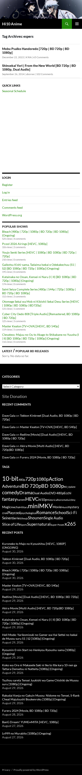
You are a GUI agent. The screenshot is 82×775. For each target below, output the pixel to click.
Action (56, 479)
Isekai (67, 499)
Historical (52, 499)
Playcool (13, 512)
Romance (45, 512)
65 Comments (41, 57)
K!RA (29, 57)
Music (64, 507)
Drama (26, 492)
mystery (73, 507)
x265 (70, 524)
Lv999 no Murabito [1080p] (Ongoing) (26, 733)
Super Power (57, 524)
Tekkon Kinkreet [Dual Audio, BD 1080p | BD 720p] (35, 559)
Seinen (7, 518)
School (61, 512)
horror (61, 499)
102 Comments (44, 74)
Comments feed (12, 207)
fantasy (9, 499)
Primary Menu (77, 24)
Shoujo (24, 518)
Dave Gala (8, 415)
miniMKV (40, 505)
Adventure (11, 486)
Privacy (6, 769)
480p (22, 479)
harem (21, 499)
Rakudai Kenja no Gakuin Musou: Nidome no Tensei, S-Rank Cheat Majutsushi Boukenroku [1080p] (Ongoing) (40, 697)
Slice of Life (11, 524)
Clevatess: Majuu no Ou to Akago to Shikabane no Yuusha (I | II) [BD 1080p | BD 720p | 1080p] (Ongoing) (40, 336)
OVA (4, 513)
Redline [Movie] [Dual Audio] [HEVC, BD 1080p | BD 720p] (40, 597)
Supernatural (38, 524)
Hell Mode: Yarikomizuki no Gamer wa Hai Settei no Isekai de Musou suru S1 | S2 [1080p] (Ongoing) (39, 636)
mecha (15, 507)
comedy (10, 492)
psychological (28, 513)
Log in (6, 192)
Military (23, 507)
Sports (24, 524)
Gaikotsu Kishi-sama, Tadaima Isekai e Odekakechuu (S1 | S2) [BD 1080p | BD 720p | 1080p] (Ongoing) (38, 266)
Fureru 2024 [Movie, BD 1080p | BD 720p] (47, 457)
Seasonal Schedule (14, 91)
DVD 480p (56, 493)
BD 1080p (52, 486)
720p (30, 479)
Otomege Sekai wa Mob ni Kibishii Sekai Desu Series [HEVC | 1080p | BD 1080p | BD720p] (40, 303)
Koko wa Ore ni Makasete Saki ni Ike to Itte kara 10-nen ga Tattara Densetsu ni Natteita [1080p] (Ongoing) (39, 667)
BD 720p (31, 486)
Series (16, 518)
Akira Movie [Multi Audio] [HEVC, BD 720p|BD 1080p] (38, 608)
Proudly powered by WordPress (31, 769)
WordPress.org (12, 215)
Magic (6, 507)
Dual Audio (41, 493)
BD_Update (69, 486)
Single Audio (53, 518)
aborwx (30, 74)
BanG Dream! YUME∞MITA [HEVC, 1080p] (30, 722)
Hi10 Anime (12, 23)
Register (7, 185)
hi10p (42, 499)
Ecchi (67, 493)
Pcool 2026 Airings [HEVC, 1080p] (24, 244)
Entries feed (10, 200)
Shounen (36, 517)
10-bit (10, 478)
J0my (72, 499)
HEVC (31, 499)
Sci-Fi (72, 512)
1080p (42, 479)
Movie (57, 507)
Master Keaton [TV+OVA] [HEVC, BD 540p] (30, 326)
